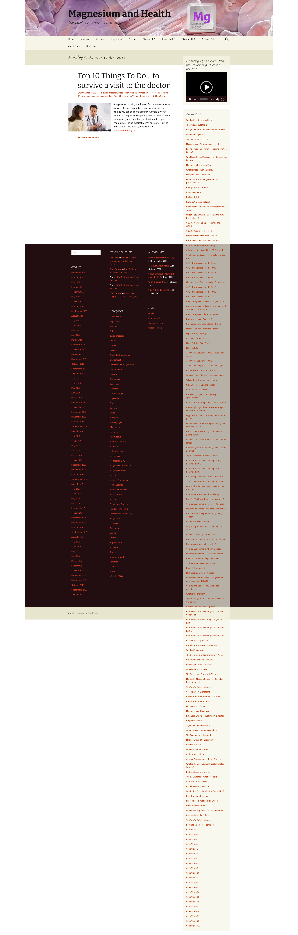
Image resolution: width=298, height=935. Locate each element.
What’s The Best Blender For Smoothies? (205, 791)
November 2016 (78, 522)
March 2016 (76, 561)
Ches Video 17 (192, 906)
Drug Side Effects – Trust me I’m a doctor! (205, 715)
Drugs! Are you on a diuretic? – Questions (205, 301)
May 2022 (75, 282)
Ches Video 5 (192, 848)
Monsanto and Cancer (196, 706)
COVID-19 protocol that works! (200, 230)
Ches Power (160, 96)
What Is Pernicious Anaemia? (199, 521)
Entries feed (154, 318)
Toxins (113, 552)
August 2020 (77, 315)
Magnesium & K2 (117, 460)
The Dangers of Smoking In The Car (202, 674)
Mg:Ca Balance (116, 484)
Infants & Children (118, 441)
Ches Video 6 (192, 853)
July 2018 (75, 436)
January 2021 (77, 301)
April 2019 (75, 392)
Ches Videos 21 (193, 925)
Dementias (115, 379)
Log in (151, 313)
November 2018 (78, 416)
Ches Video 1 (192, 834)
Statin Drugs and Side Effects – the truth (204, 323)
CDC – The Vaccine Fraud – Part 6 (201, 267)
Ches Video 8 (192, 863)
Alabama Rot (116, 316)
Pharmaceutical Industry (121, 513)
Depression (115, 383)
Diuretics (114, 403)
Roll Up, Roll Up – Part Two (198, 187)
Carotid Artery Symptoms (198, 691)
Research (114, 528)
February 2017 (78, 508)
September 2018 (79, 426)
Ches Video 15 (192, 896)
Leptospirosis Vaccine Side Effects (202, 800)
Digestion (114, 398)
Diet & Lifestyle (117, 393)
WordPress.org (155, 327)
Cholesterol (115, 359)
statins (109, 96)
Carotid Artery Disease (120, 355)
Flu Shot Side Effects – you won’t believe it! (206, 282)
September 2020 (79, 311)
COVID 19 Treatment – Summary (200, 245)
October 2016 (77, 527)
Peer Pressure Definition (197, 796)
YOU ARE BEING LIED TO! (197, 139)
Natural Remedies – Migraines (200, 824)
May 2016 (75, 551)
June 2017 (76, 493)
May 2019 (75, 387)
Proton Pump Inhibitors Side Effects (202, 240)
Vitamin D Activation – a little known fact (204, 553)
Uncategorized (117, 556)
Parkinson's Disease (119, 504)
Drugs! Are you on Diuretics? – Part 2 (202, 314)
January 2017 (77, 512)
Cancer (113, 350)
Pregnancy (115, 518)
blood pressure (110, 92)
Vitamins (85, 39)
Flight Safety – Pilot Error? (198, 343)
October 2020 (77, 306)
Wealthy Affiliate (117, 576)
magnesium (99, 96)
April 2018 (75, 450)
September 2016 (79, 532)
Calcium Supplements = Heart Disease (203, 548)
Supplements (116, 542)
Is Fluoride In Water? (195, 805)
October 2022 (77, 277)
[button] (206, 87)
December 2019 (78, 354)
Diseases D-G (168, 39)
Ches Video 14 (192, 892)
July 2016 (75, 541)
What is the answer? (195, 593)
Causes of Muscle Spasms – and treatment (206, 402)
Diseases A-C (149, 39)
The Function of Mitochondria (199, 735)
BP (79, 96)
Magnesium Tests (118, 470)
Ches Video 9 (192, 868)
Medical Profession (139, 92)
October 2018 (77, 421)
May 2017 (75, 498)
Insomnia (114, 446)
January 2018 (77, 460)
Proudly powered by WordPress (83, 613)
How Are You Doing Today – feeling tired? (205, 499)
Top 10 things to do (122, 96)
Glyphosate (115, 427)
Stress (113, 537)
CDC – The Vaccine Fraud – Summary (202, 263)
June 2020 (76, 325)
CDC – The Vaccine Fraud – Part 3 (201, 287)
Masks (113, 475)
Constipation (116, 369)
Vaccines (100, 39)
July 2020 (75, 320)
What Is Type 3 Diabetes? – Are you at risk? (206, 375)
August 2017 (77, 484)
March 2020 (76, 339)
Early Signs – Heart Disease (198, 664)
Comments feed (155, 323)
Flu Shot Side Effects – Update (200, 572)
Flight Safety (192, 347)
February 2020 (78, 344)
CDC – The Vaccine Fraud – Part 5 (201, 272)
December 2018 (78, 412)
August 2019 (77, 373)
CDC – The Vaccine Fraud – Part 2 (201, 291)
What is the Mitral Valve (197, 669)
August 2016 (77, 536)
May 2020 (75, 330)
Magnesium (116, 39)
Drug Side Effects (194, 720)
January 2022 (77, 291)
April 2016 (75, 556)
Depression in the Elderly (197, 815)
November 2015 (78, 580)
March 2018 (76, 455)
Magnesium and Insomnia (197, 711)
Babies (113, 331)
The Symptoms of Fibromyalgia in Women (205, 654)
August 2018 (77, 431)
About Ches (74, 46)
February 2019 (78, 402)
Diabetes (114, 388)
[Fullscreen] (222, 99)
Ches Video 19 (192, 916)
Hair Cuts (114, 257)
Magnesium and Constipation (199, 739)
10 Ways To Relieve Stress (198, 687)
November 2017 (78, 469)
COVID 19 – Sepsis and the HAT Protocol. (204, 250)
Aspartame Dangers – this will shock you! (205, 365)
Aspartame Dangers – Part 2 (199, 360)
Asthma (113, 326)
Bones (113, 340)
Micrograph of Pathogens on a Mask (202, 144)
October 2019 (77, 363)
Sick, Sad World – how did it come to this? (205, 129)
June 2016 (76, 546)
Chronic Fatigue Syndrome (122, 364)
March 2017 (76, 503)
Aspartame (115, 321)
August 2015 (77, 594)
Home (71, 39)
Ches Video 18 (192, 911)
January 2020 (77, 349)
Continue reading (124, 130)
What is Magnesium (195, 650)
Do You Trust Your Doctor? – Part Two (203, 696)
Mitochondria (116, 494)
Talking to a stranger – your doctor (202, 380)
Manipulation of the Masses (199, 174)
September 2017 (79, 479)
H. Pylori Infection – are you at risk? (202, 370)
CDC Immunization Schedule (199, 659)
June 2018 (76, 440)
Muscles (113, 499)
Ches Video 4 (192, 844)
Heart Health (115, 436)
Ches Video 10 (192, 872)
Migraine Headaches (119, 489)
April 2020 (75, 335)
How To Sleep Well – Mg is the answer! (203, 558)
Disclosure (191, 829)
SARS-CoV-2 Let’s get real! (198, 201)
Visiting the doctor (140, 96)
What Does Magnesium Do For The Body (204, 810)
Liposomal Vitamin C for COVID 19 (201, 235)
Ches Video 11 (192, 877)
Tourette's (115, 547)
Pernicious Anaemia (119, 508)
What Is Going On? (194, 134)
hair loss (114, 432)
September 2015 (79, 589)
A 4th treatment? (194, 192)
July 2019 (75, 378)
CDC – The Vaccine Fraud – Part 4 (201, 277)
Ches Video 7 (192, 858)
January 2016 (77, 570)
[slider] (204, 99)
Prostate (114, 523)
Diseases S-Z (207, 39)
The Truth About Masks (196, 124)
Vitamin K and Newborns (197, 749)
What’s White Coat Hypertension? (201, 730)
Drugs (112, 412)
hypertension (87, 96)
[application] (206, 87)
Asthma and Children (195, 754)
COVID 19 (114, 374)
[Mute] (217, 99)
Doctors (113, 407)
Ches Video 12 (192, 882)
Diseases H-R (188, 39)
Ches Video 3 (192, 839)
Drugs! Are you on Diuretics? (199, 319)
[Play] (190, 99)
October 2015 (77, 585)
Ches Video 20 (192, 920)
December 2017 (78, 464)
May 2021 (75, 296)
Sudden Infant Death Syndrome (200, 563)
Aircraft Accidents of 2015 (198, 338)
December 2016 (78, 517)
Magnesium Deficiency (120, 465)
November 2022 (78, 272)
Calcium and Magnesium (197, 640)
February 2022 (78, 287)
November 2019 (78, 359)
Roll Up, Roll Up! (193, 197)
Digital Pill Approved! (195, 568)
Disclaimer (91, 46)
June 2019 (76, 383)
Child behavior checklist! (197, 786)
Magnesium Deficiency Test (199, 165)
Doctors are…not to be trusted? (201, 544)
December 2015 (78, 575)
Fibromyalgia (116, 422)
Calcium (132, 39)
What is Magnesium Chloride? (199, 169)
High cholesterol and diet (198, 772)
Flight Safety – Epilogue (197, 333)
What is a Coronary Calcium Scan (201, 534)
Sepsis (113, 532)
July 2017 (75, 488)
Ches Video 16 (192, 901)
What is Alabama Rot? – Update (200, 606)
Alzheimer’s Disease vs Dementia (201, 645)
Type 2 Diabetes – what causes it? (202, 455)
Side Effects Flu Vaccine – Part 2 (200, 384)
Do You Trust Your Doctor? (198, 701)
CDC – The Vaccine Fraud (197, 296)
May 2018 (75, 445)
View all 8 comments (89, 137)
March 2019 (76, 397)
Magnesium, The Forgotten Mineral (202, 328)
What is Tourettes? (194, 744)
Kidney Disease (117, 451)
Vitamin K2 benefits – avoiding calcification (206, 508)
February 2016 (78, 565)
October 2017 (77, 474)
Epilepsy (114, 417)
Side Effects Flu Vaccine (197, 389)
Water (112, 571)
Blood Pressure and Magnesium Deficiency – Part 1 (123, 261)
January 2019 (77, 407)
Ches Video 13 (192, 887)
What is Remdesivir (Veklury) (199, 120)
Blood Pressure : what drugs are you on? (205, 635)
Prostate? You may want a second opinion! (205, 539)
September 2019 (79, 368)
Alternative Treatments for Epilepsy (202, 494)
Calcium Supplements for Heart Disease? (205, 503)
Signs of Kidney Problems (198, 725)
